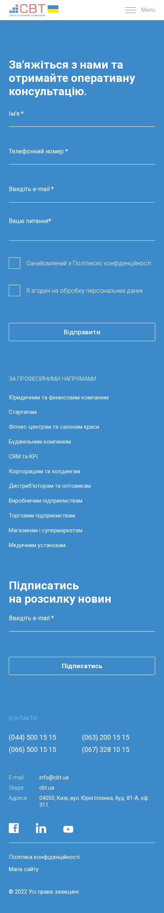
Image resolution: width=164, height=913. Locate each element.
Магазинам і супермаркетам (45, 530)
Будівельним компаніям (40, 441)
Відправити (82, 332)
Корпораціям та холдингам (44, 471)
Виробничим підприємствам (45, 500)
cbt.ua (46, 788)
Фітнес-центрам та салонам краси (54, 426)
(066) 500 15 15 (32, 749)
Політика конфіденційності (44, 857)
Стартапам (23, 412)
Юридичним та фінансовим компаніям (59, 397)
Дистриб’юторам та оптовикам (50, 485)
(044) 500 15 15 (32, 737)
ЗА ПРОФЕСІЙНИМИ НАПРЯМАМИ (52, 378)
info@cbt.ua (54, 777)
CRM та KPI (23, 456)
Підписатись (82, 666)
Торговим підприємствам (42, 515)
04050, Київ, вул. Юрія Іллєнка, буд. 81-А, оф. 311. (94, 801)
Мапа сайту (24, 869)
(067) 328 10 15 (105, 749)
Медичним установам (37, 545)
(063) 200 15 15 (105, 737)
